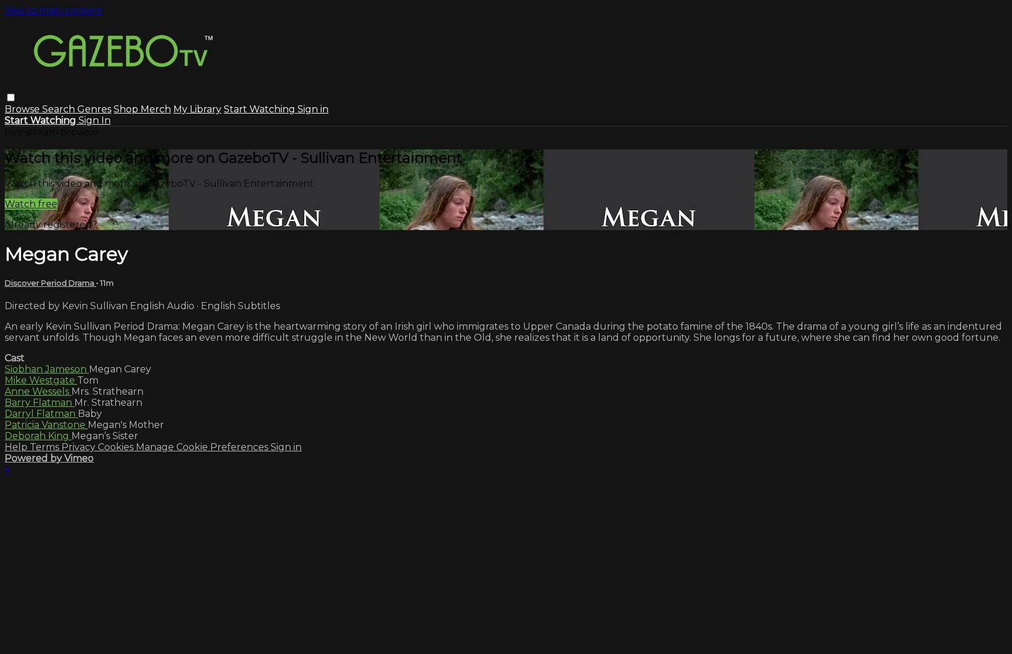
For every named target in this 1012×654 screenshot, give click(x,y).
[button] (11, 97)
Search (59, 109)
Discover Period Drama (50, 282)
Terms (45, 447)
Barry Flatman (39, 402)
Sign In (94, 120)
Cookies (117, 447)
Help (17, 447)
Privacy (79, 447)
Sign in (313, 109)
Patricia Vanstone (46, 424)
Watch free (31, 204)
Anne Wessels (38, 391)
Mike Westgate (41, 380)
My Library (197, 109)
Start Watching (261, 109)
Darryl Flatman (41, 413)
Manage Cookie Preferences (203, 447)
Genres (94, 109)
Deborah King (38, 435)
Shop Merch (142, 109)
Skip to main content (53, 10)
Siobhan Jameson (47, 369)
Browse (23, 109)
